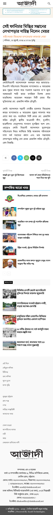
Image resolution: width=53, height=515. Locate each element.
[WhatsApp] (26, 158)
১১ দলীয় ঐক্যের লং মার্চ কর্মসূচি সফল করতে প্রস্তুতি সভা (33, 331)
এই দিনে (6, 363)
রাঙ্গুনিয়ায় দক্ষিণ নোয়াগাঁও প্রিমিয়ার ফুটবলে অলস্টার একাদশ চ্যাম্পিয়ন (31, 318)
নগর (4, 405)
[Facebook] (14, 158)
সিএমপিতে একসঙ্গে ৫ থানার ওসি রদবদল (33, 195)
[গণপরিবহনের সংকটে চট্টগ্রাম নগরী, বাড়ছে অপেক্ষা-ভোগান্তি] (9, 306)
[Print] (39, 158)
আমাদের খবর (8, 413)
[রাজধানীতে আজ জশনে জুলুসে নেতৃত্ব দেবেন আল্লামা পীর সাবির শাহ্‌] (9, 263)
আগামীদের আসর (9, 429)
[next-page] (8, 273)
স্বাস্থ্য (4, 438)
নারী (4, 434)
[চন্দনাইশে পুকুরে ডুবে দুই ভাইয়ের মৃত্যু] (9, 211)
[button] (4, 3)
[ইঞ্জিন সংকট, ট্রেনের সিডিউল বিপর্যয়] (9, 250)
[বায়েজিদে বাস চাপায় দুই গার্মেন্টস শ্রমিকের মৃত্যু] (9, 224)
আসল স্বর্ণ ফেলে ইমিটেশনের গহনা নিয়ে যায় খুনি (39, 176)
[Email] (32, 158)
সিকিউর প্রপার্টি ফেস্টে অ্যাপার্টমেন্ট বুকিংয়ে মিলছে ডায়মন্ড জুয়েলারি (31, 292)
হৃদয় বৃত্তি (6, 385)
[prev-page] (4, 273)
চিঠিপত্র (5, 372)
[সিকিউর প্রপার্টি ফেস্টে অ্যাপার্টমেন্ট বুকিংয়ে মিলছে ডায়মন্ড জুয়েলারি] (9, 293)
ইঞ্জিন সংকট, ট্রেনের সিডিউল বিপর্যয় (31, 247)
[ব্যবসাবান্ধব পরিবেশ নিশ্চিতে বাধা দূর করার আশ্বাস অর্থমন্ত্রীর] (9, 237)
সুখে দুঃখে (6, 380)
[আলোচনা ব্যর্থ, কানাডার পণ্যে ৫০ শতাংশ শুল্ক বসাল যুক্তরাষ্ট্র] (9, 345)
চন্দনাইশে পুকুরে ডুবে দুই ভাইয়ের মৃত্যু (31, 208)
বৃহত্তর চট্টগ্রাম (8, 396)
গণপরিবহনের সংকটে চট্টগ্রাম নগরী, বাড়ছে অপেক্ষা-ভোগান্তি (31, 305)
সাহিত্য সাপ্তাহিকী (9, 409)
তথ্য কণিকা (7, 376)
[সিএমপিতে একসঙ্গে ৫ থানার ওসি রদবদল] (9, 198)
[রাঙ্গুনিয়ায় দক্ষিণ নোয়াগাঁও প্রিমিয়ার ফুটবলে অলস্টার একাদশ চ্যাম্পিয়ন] (9, 319)
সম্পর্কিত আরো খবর (16, 188)
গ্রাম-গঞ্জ (6, 401)
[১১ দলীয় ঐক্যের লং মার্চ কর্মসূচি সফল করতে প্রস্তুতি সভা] (9, 332)
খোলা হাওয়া (7, 425)
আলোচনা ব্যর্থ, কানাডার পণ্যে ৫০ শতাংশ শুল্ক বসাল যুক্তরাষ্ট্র (31, 344)
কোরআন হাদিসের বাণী (11, 442)
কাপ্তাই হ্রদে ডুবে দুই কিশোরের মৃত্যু (13, 176)
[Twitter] (20, 158)
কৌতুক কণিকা (8, 367)
